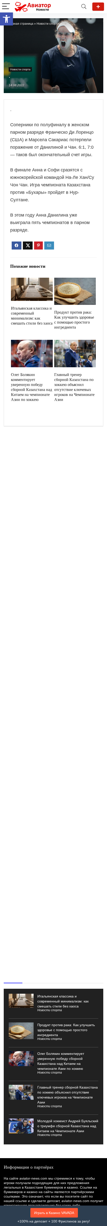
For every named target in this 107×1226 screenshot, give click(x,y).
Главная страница (20, 23)
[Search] (84, 6)
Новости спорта (48, 23)
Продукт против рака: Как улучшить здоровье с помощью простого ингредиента (66, 1030)
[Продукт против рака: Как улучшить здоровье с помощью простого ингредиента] (75, 281)
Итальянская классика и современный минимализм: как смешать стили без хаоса (63, 1001)
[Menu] (6, 6)
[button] (6, 18)
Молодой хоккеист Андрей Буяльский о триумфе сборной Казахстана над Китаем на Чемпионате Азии (67, 1126)
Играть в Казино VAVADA (54, 1213)
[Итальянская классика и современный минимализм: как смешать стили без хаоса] (32, 281)
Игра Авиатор (98, 6)
